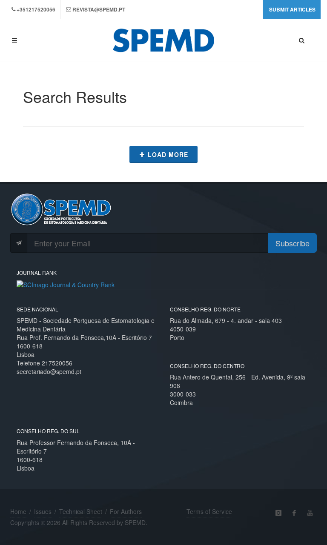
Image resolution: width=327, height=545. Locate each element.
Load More (168, 154)
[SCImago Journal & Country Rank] (66, 284)
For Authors (126, 511)
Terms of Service (209, 511)
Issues (43, 511)
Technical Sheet (80, 511)
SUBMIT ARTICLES (292, 9)
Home (18, 511)
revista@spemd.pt (98, 9)
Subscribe (292, 242)
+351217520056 (36, 9)
